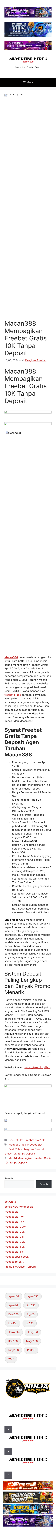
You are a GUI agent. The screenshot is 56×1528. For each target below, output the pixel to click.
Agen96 (13, 1305)
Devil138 (13, 1314)
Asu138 (30, 1305)
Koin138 (13, 1341)
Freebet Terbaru (14, 1261)
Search (8, 1178)
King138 (33, 1332)
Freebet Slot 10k (35, 1140)
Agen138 (13, 1296)
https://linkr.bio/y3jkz (37, 1067)
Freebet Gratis (17, 1144)
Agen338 (32, 1296)
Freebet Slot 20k (14, 1231)
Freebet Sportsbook (16, 1256)
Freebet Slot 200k (15, 1226)
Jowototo (14, 1332)
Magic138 (32, 1341)
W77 (11, 1359)
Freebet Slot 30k (14, 1241)
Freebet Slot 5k (13, 1251)
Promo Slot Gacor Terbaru (20, 1266)
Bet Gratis (10, 1201)
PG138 (31, 1350)
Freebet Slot (16, 1140)
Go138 (29, 1323)
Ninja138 (13, 1350)
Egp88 (30, 1314)
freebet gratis (12, 694)
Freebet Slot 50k (14, 1246)
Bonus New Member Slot (19, 1206)
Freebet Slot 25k (14, 1236)
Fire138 (12, 1323)
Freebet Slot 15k (14, 1221)
